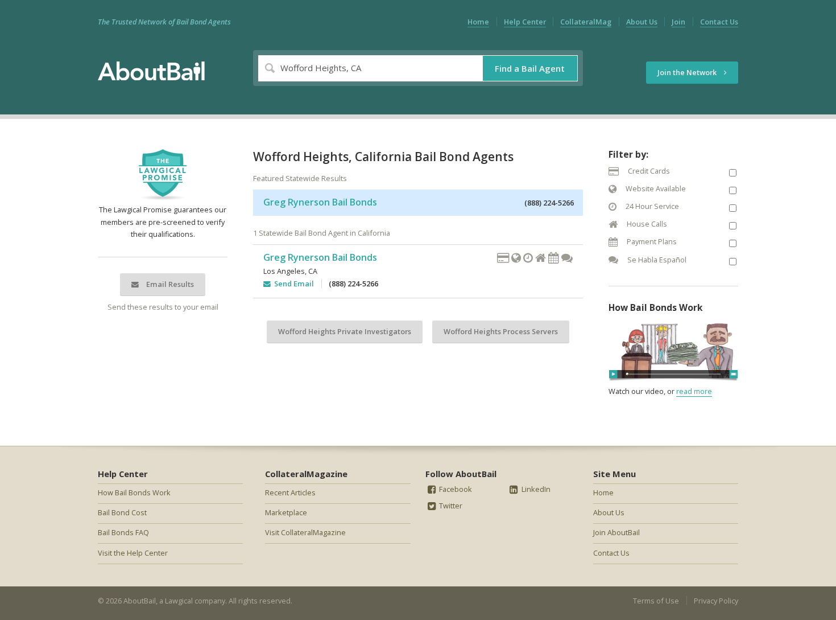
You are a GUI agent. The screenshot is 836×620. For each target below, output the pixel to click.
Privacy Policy (716, 601)
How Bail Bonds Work (134, 492)
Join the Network (687, 72)
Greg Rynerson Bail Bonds (320, 202)
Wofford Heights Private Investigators (344, 331)
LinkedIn (535, 489)
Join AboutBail (616, 532)
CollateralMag (585, 22)
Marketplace (286, 512)
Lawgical (179, 601)
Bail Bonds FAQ (123, 532)
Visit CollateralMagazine (305, 532)
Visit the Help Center (133, 553)
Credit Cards (648, 171)
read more (694, 391)
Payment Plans (651, 241)
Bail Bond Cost (122, 512)
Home (478, 22)
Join (678, 22)
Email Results (169, 284)
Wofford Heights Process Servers (501, 331)
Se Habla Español (656, 259)
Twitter (449, 505)
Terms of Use (656, 601)
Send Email (292, 283)
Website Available (655, 188)
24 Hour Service (651, 206)
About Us (641, 22)
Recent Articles (290, 492)
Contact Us (719, 22)
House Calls (646, 224)
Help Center (525, 22)
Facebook (454, 489)
